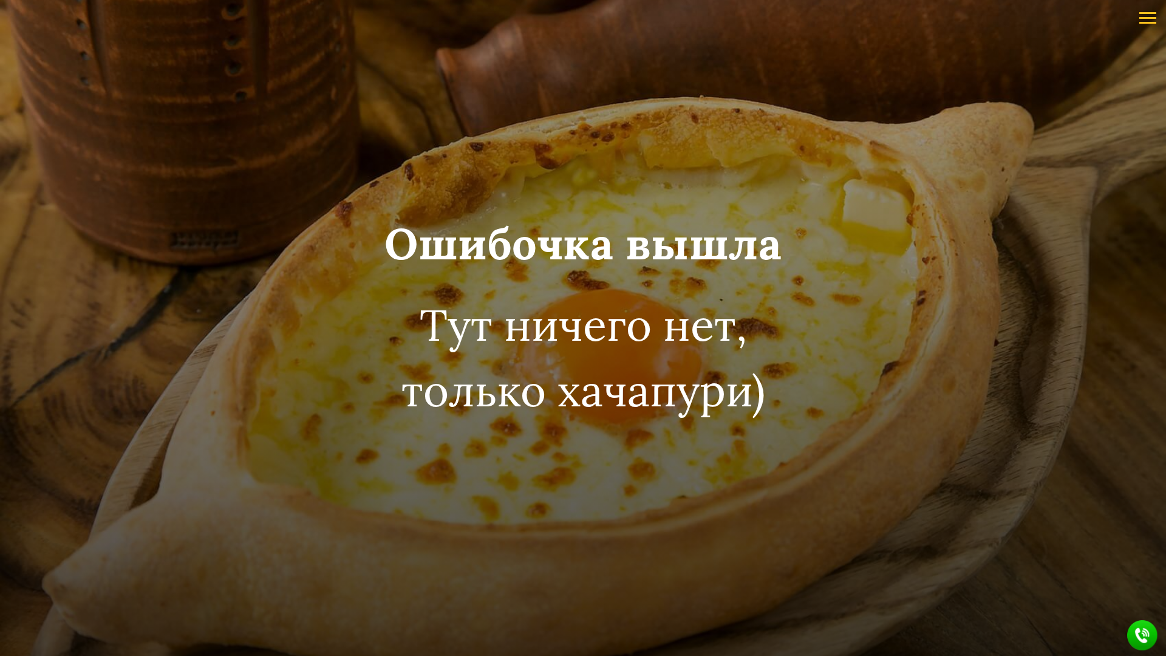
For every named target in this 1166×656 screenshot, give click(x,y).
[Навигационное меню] (1147, 18)
